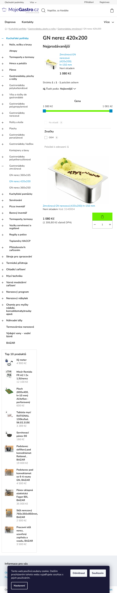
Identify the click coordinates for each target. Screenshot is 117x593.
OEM (53, 137)
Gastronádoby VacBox (21, 144)
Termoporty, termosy (21, 219)
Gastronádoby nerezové (17, 114)
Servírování (15, 200)
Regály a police (18, 234)
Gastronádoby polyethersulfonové (20, 158)
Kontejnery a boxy (19, 150)
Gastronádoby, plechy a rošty (21, 77)
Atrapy (13, 51)
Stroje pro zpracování (19, 256)
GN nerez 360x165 (20, 175)
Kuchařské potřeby (17, 38)
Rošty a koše (16, 122)
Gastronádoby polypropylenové (18, 105)
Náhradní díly (14, 320)
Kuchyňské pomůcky (20, 194)
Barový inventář (18, 213)
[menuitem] (10, 22)
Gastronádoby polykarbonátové (18, 87)
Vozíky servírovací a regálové (20, 227)
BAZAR (10, 343)
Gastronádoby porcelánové (17, 136)
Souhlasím (98, 573)
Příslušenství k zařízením (17, 249)
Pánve (12, 70)
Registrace (104, 2)
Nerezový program (17, 292)
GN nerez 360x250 (20, 187)
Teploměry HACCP (19, 241)
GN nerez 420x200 (20, 181)
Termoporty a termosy (21, 57)
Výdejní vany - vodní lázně (18, 334)
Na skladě (55, 122)
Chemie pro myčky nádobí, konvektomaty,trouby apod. (18, 309)
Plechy (13, 128)
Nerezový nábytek (17, 298)
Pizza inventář (17, 206)
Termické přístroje (17, 263)
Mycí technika (14, 276)
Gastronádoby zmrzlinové (17, 167)
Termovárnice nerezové (20, 327)
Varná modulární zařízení (16, 284)
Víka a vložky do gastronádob (18, 96)
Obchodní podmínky (14, 2)
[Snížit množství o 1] (94, 224)
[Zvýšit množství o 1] (110, 224)
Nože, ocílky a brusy (20, 44)
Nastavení (19, 585)
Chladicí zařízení (15, 269)
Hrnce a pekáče (18, 63)
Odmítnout (79, 573)
